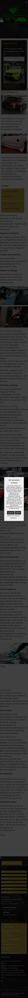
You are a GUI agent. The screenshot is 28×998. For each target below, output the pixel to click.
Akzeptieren (11, 512)
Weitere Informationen (13, 515)
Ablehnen (18, 512)
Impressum (14, 518)
